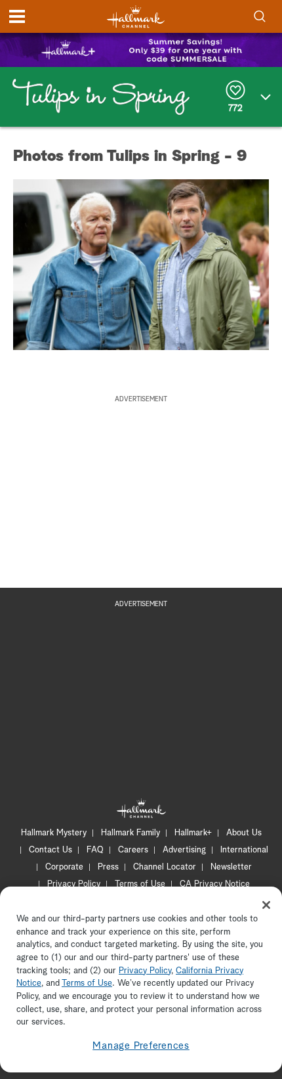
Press (108, 867)
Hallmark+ (193, 833)
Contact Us (50, 850)
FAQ (95, 850)
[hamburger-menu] (17, 16)
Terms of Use (140, 884)
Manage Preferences (141, 1046)
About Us (244, 833)
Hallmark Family (130, 833)
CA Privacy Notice (215, 884)
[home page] (135, 16)
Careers (133, 850)
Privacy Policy (73, 884)
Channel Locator (164, 867)
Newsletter (231, 867)
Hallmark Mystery (54, 833)
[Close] (266, 905)
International (244, 850)
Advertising (184, 850)
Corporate (64, 867)
